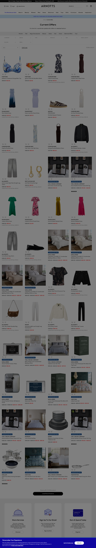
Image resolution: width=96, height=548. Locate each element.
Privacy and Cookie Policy (17, 545)
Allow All (79, 543)
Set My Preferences (68, 543)
